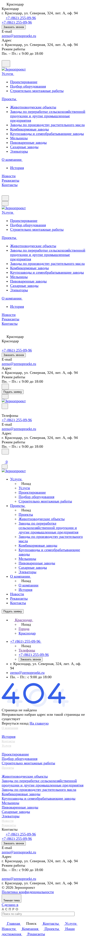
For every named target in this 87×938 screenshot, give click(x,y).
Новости (8, 820)
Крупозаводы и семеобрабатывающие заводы (47, 134)
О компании (10, 728)
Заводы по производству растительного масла (47, 125)
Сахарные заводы (24, 147)
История (17, 168)
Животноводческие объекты (33, 107)
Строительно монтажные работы (28, 763)
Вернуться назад (15, 723)
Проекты (8, 767)
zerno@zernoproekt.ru (19, 36)
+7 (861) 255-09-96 (21, 18)
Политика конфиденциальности (28, 892)
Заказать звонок (13, 27)
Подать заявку (12, 391)
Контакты (8, 741)
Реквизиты (9, 825)
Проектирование (15, 754)
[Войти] (3, 457)
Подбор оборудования (19, 759)
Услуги (6, 745)
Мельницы (19, 138)
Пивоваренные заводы (28, 142)
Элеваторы (19, 151)
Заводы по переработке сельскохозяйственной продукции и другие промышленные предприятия (47, 116)
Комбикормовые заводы (29, 129)
